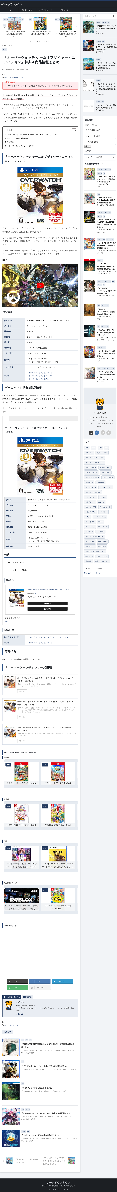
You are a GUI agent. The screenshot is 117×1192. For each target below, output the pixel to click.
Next (76, 27)
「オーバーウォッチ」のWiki (38, 379)
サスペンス (89, 482)
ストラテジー (89, 502)
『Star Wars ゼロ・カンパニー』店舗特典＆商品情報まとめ (106, 332)
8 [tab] (46, 41)
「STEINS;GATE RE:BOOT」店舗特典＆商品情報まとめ (106, 290)
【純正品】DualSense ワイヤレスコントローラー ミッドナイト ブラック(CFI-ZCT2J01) (58, 909)
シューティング (90, 497)
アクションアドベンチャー (94, 458)
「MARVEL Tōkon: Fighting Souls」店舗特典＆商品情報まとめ (106, 200)
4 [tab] (37, 41)
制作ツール (102, 546)
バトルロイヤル (90, 512)
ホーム (9, 10)
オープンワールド (106, 274)
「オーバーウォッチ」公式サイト (40, 373)
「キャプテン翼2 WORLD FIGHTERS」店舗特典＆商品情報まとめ (106, 245)
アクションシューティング (14, 77)
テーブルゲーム (105, 507)
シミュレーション (110, 340)
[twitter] (17, 1014)
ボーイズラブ (89, 527)
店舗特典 (10, 142)
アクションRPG (102, 453)
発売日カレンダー (27, 10)
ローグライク (89, 546)
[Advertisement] (40, 952)
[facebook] (19, 1014)
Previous (4, 27)
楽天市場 (47, 609)
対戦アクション (102, 556)
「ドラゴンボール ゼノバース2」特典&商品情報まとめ (44, 1066)
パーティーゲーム (100, 517)
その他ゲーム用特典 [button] (19, 570)
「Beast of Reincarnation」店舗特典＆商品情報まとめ (106, 311)
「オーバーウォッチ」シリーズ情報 (20, 146)
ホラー (100, 522)
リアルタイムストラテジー (94, 536)
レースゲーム (102, 541)
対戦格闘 (111, 205)
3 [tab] (35, 41)
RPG (93, 448)
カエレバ (36, 593)
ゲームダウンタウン (11, 4)
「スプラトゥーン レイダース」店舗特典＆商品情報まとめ (41, 34)
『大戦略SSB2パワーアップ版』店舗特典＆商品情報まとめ (106, 28)
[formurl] (103, 432)
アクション (89, 453)
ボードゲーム (102, 527)
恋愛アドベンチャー (102, 561)
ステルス (102, 232)
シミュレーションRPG (92, 492)
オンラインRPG (105, 467)
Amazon (47, 603)
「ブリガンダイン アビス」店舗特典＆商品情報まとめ (106, 374)
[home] (22, 1014)
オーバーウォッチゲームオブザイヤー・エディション (48, 589)
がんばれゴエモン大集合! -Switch (21, 825)
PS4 (6, 74)
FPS (86, 448)
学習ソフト (89, 556)
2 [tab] (33, 41)
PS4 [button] (6, 419)
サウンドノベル (108, 477)
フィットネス (89, 522)
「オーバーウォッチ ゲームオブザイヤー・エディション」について (32, 135)
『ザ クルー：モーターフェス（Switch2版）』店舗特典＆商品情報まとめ (106, 65)
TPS (100, 448)
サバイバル (100, 482)
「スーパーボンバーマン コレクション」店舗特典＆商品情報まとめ (106, 179)
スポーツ (103, 253)
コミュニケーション (92, 477)
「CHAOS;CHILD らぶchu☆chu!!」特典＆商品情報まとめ (45, 1113)
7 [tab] (44, 41)
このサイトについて (45, 10)
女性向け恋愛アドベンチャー (95, 551)
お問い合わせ (64, 10)
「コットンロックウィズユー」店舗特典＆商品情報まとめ (106, 353)
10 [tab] (51, 41)
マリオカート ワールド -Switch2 (21, 783)
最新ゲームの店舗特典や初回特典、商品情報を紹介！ (58, 1186)
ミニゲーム (100, 532)
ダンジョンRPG (90, 507)
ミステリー (89, 532)
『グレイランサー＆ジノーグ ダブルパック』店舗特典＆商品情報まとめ (106, 46)
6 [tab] (42, 41)
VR (106, 448)
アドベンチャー (90, 467)
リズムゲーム (89, 541)
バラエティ (103, 512)
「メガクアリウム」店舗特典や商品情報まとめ (40, 1135)
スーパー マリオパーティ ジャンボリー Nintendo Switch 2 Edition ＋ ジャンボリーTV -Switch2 (58, 783)
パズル (87, 517)
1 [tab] (30, 41)
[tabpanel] (16, 26)
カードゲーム (105, 472)
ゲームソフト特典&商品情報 (18, 138)
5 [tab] (40, 41)
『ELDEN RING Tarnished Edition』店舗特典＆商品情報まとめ (106, 266)
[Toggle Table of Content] (73, 130)
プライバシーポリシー (93, 573)
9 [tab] (49, 41)
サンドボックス (90, 487)
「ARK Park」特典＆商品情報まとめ (36, 1088)
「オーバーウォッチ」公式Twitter (40, 376)
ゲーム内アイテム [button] (18, 562)
